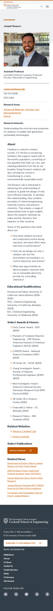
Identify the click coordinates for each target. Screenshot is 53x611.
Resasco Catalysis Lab (24, 431)
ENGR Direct (9, 555)
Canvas (7, 559)
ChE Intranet (9, 581)
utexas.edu (8, 2)
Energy (7, 116)
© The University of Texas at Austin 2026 (20, 536)
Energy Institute (21, 436)
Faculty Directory (11, 570)
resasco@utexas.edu (14, 89)
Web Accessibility (24, 532)
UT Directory (9, 577)
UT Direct (7, 562)
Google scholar (18, 450)
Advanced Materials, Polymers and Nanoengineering (21, 111)
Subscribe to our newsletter (20, 543)
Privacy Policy (9, 532)
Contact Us (8, 566)
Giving (6, 574)
